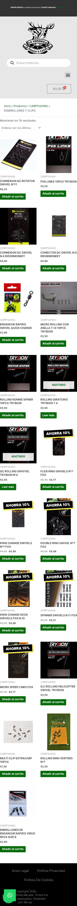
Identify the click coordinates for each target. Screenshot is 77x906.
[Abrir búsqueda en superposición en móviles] (38, 63)
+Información (61, 7)
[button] (68, 75)
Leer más (48, 415)
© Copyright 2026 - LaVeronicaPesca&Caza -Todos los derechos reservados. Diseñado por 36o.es (25, 896)
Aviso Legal (20, 871)
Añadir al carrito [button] (12, 196)
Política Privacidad (51, 871)
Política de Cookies (38, 880)
